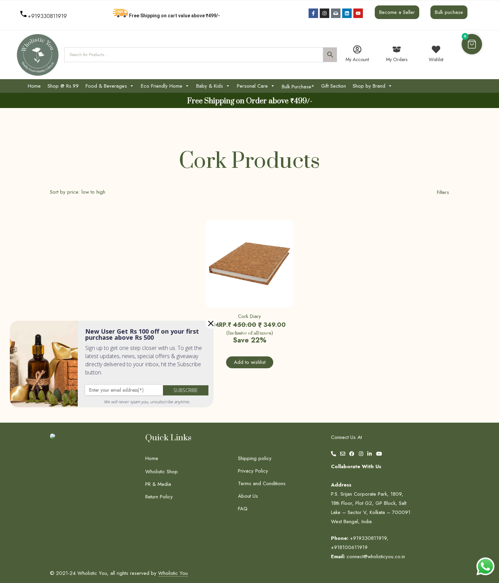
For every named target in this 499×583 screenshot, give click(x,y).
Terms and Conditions (261, 483)
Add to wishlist (249, 362)
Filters (443, 192)
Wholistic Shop (161, 471)
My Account (357, 59)
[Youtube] (358, 13)
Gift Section (333, 86)
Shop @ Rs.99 (63, 86)
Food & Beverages (106, 86)
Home (34, 86)
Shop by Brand (369, 86)
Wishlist (436, 59)
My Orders (396, 59)
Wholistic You (173, 573)
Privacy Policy (253, 471)
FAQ (242, 508)
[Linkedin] (347, 13)
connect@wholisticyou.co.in (376, 556)
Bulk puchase (449, 12)
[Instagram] (324, 13)
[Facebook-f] (313, 13)
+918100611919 (349, 547)
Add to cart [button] (221, 295)
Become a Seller (397, 12)
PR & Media (158, 484)
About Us (248, 496)
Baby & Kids (209, 86)
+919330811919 (47, 16)
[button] (472, 44)
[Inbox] (335, 13)
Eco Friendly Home (161, 86)
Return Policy (159, 496)
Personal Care (252, 86)
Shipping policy (255, 458)
